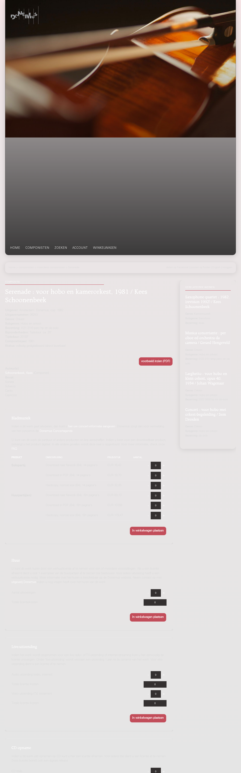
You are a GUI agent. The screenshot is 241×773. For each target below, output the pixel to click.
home (15, 248)
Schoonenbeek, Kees (19, 373)
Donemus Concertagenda (56, 431)
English (216, 267)
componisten (37, 248)
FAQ (14, 449)
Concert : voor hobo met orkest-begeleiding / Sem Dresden (205, 414)
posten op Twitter (200, 267)
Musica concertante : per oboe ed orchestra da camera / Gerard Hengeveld (207, 337)
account (80, 248)
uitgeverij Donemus (23, 582)
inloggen (227, 267)
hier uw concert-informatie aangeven (91, 426)
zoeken (61, 248)
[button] (156, 361)
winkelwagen (104, 248)
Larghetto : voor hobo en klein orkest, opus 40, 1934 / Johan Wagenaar (206, 378)
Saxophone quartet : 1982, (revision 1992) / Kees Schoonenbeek (207, 301)
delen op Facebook (177, 267)
